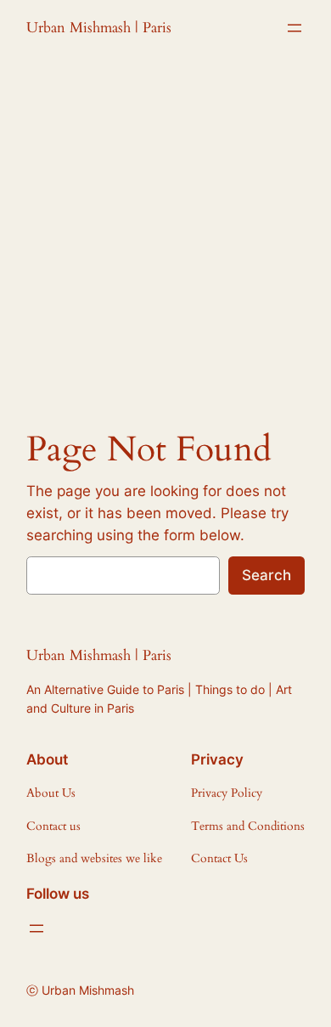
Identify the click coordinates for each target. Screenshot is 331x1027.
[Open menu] (294, 28)
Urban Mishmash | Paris (98, 27)
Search (266, 575)
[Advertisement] (165, 237)
